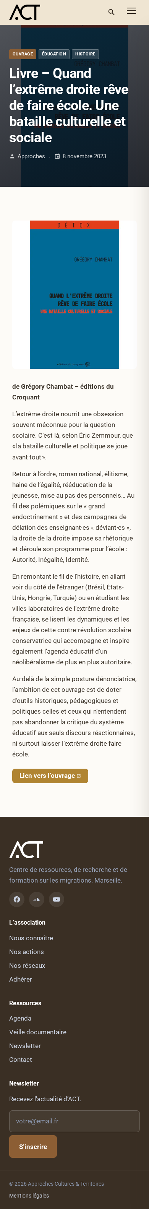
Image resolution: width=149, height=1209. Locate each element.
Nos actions (26, 952)
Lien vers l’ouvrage (47, 775)
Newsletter (25, 1046)
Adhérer (20, 979)
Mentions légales (29, 1196)
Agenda (20, 1018)
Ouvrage (23, 54)
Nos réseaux (27, 965)
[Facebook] (16, 899)
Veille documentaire (37, 1032)
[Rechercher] (111, 12)
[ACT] (24, 12)
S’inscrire (33, 1147)
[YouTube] (56, 899)
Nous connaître (31, 938)
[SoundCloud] (36, 899)
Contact (20, 1059)
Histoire (85, 54)
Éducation (54, 54)
